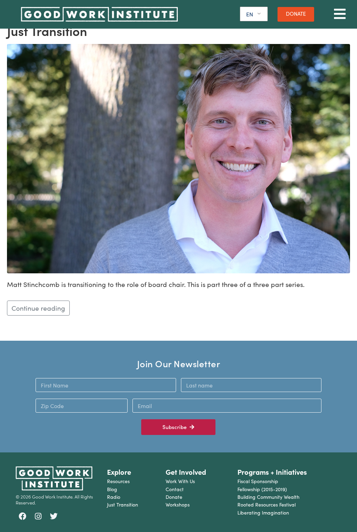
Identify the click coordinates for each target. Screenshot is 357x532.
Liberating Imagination (263, 512)
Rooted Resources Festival (266, 504)
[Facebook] (23, 517)
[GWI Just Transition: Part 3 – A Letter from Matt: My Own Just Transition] (178, 157)
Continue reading (38, 307)
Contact (175, 489)
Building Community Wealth (268, 497)
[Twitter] (54, 517)
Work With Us (180, 481)
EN (249, 14)
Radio (113, 497)
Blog (112, 489)
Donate (174, 497)
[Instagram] (38, 517)
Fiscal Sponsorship (257, 481)
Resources (118, 481)
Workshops (178, 504)
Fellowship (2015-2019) (262, 489)
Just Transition (122, 504)
